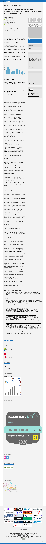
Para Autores (6, 366)
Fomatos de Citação (33, 67)
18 (7, 333)
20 (9, 333)
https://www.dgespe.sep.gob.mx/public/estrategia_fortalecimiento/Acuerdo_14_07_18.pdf (20, 269)
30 (21, 333)
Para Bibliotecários (7, 368)
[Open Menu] (4, 1)
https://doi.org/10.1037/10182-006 (10, 260)
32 (23, 333)
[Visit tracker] (4, 475)
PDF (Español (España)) (34, 41)
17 (6, 333)
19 (8, 333)
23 (12, 333)
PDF (30, 39)
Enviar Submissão (8, 340)
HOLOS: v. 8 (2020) (32, 315)
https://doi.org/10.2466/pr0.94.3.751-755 (11, 144)
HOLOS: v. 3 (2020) (18, 302)
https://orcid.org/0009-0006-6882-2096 (11, 20)
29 (19, 333)
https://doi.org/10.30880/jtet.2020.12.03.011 (12, 173)
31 (22, 333)
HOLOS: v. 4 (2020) (22, 318)
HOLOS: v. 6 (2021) (32, 331)
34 (25, 333)
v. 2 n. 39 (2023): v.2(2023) (16, 5)
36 (28, 333)
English (7, 352)
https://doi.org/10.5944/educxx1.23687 (14, 180)
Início (5, 5)
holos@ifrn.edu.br (24, 535)
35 (27, 333)
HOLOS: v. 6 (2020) (34, 311)
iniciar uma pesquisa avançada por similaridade (19, 335)
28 (18, 333)
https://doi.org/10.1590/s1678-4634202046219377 (13, 285)
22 (11, 333)
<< (4, 333)
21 (10, 333)
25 (15, 333)
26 (16, 333)
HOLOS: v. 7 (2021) (37, 320)
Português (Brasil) (9, 349)
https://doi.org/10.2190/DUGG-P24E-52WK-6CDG (13, 251)
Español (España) (9, 354)
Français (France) (9, 357)
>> (30, 333)
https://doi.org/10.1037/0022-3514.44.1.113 (13, 118)
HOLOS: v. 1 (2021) (9, 324)
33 (24, 333)
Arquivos (8, 5)
